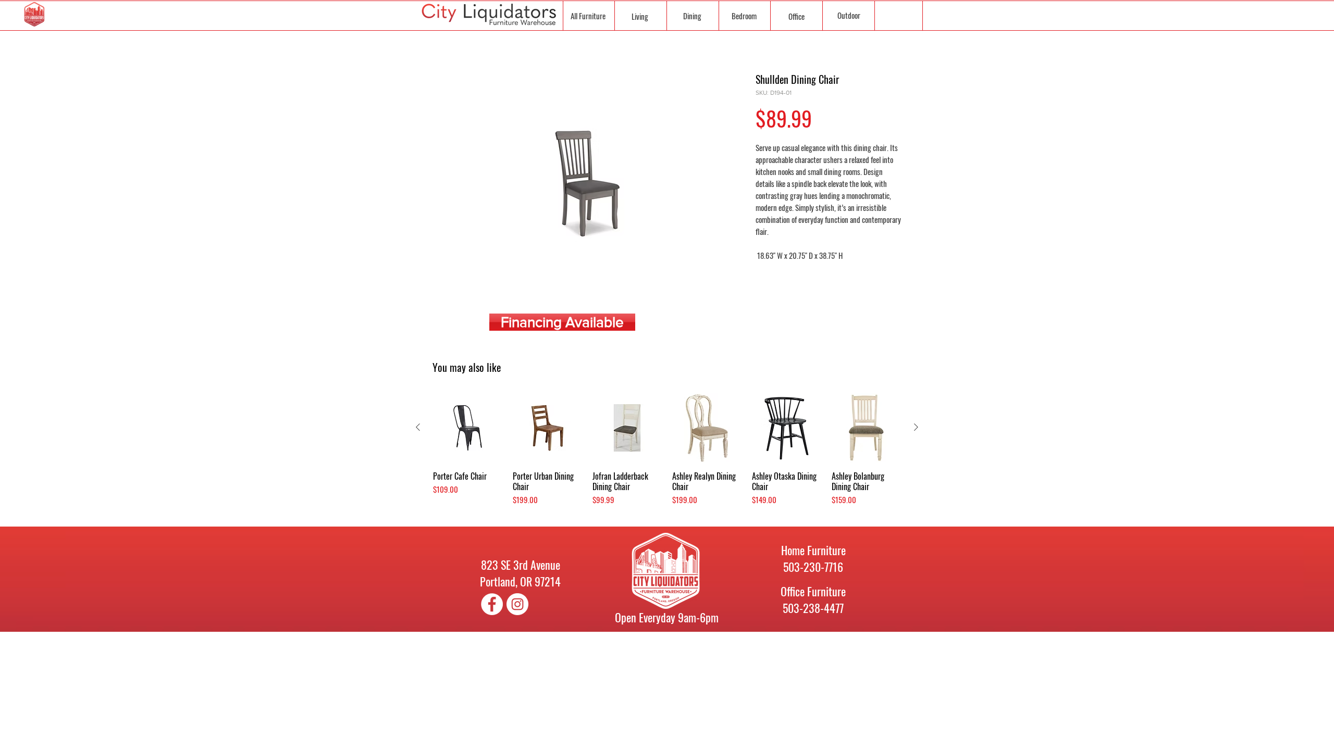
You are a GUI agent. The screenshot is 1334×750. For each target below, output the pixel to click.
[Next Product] (916, 427)
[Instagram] (517, 604)
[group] (667, 455)
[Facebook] (492, 604)
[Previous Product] (418, 427)
